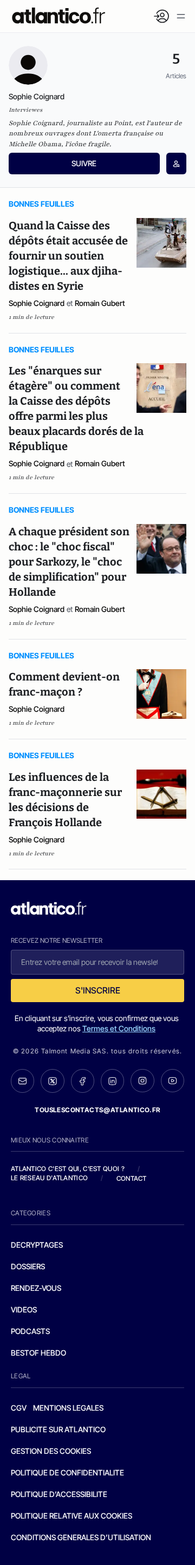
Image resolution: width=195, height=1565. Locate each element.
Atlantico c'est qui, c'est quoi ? (68, 1169)
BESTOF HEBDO (38, 1352)
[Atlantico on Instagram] (142, 1080)
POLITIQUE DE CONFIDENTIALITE (67, 1472)
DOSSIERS (28, 1266)
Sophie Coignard (36, 303)
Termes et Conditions (118, 1028)
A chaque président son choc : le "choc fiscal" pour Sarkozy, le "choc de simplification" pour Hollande (69, 561)
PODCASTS (30, 1331)
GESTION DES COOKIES (51, 1450)
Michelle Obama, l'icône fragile (59, 144)
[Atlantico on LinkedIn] (112, 1081)
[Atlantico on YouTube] (172, 1080)
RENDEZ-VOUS (36, 1287)
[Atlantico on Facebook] (82, 1081)
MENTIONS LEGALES (68, 1407)
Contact (131, 1178)
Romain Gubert (100, 303)
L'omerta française (123, 133)
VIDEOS (24, 1309)
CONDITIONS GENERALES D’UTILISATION (81, 1537)
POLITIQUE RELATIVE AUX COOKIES (71, 1515)
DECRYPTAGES (37, 1244)
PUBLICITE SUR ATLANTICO (58, 1429)
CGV (19, 1407)
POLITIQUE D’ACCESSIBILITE (59, 1494)
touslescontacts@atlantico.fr (97, 1110)
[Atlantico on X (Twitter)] (52, 1081)
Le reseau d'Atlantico (49, 1178)
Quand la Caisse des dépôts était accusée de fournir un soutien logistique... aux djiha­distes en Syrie (68, 255)
